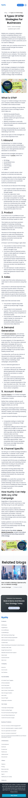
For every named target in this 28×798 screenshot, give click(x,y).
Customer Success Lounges (7, 717)
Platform (3, 764)
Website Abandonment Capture (8, 652)
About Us (3, 667)
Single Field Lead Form (6, 650)
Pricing (3, 766)
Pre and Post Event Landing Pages (9, 712)
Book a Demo (4, 771)
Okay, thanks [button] (14, 795)
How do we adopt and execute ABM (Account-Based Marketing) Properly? (13, 736)
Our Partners (4, 672)
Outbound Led (4, 754)
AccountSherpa (5, 630)
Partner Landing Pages (6, 710)
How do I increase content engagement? (11, 725)
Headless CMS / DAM (6, 647)
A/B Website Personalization (8, 640)
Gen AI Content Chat (6, 688)
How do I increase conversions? (8, 733)
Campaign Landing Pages (7, 707)
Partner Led (4, 752)
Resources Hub (5, 769)
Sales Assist (4, 655)
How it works (4, 670)
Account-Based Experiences (8, 715)
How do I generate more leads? (8, 730)
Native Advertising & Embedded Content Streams (12, 645)
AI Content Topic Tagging (7, 680)
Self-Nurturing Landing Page (8, 635)
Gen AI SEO (4, 695)
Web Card (3, 660)
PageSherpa (4, 627)
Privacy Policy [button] (14, 791)
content (13, 155)
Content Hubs (4, 642)
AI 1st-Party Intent (5, 685)
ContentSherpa (5, 632)
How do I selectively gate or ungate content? (11, 728)
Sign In (2, 774)
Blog (6, 12)
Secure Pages (4, 698)
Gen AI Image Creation (6, 693)
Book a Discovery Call (14, 608)
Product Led (4, 749)
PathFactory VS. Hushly (6, 776)
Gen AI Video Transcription (7, 690)
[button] (25, 5)
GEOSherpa (4, 625)
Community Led (5, 744)
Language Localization (6, 700)
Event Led (3, 747)
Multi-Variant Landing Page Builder (9, 637)
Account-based (6, 394)
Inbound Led (4, 757)
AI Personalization (5, 683)
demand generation (10, 334)
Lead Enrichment (5, 657)
